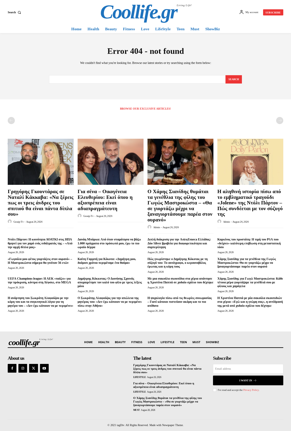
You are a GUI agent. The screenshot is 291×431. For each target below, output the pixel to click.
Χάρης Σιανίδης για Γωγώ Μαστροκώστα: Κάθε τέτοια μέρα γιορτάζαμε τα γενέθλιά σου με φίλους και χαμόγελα (250, 282)
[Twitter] (33, 368)
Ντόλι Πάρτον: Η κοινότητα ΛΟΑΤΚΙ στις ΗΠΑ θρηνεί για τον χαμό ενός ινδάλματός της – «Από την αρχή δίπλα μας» (40, 243)
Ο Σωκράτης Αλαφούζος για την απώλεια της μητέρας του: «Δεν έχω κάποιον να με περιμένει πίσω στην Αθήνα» (110, 301)
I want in (245, 380)
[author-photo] (10, 221)
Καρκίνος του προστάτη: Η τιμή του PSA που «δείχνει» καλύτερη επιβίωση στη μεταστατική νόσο (249, 243)
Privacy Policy (251, 389)
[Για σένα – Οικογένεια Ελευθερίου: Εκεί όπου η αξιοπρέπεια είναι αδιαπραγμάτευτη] (111, 162)
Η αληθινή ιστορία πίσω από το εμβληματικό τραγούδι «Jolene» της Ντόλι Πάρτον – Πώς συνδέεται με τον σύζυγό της (250, 203)
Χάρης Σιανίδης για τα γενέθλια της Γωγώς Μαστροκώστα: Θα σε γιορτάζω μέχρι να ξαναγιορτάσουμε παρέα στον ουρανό (246, 262)
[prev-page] (11, 120)
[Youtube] (44, 368)
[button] (15, 12)
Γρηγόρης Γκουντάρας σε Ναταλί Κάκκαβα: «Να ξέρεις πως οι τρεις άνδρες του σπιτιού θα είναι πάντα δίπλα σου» (40, 203)
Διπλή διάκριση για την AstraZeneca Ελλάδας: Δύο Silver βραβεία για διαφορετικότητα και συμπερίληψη (179, 243)
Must (136, 410)
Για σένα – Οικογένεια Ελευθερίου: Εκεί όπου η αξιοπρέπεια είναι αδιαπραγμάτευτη (105, 200)
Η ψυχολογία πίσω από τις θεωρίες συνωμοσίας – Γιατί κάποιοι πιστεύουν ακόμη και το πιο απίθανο (179, 301)
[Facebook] (12, 368)
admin (156, 227)
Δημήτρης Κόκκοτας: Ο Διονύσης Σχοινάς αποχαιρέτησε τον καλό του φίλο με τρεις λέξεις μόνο (110, 282)
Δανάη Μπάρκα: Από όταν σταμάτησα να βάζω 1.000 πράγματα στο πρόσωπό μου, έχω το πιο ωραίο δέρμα (109, 243)
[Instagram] (22, 368)
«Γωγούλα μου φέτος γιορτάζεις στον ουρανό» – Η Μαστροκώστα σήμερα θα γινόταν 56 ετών (40, 260)
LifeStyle (139, 377)
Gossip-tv (18, 221)
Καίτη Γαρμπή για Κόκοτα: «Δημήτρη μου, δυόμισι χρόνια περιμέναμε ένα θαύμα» (107, 260)
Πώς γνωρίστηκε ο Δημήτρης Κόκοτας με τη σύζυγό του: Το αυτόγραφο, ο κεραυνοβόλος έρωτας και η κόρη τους (177, 262)
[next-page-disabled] (279, 120)
